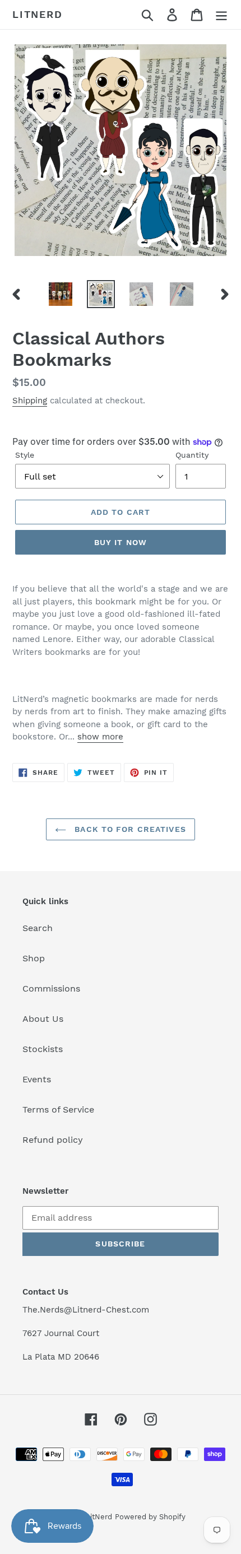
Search (37, 928)
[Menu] (221, 14)
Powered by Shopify (150, 1517)
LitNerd (37, 14)
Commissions (51, 988)
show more (100, 737)
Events (36, 1079)
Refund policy (52, 1139)
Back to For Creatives (129, 829)
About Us (42, 1018)
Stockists (42, 1049)
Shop (33, 958)
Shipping (29, 401)
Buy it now (120, 542)
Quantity (191, 454)
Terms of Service (58, 1109)
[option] (60, 294)
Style (24, 454)
